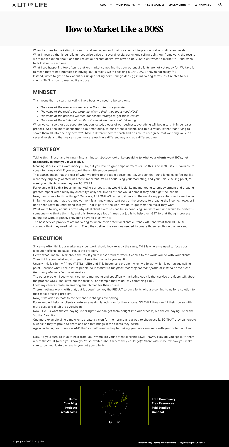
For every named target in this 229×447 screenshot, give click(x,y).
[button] (220, 4)
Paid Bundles (161, 408)
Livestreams (68, 412)
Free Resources (154, 4)
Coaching (70, 403)
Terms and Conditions (165, 442)
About (104, 4)
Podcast (71, 408)
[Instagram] (118, 422)
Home (73, 399)
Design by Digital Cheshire (191, 442)
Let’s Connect (204, 4)
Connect (158, 412)
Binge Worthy (177, 4)
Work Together (126, 4)
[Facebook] (110, 422)
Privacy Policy (145, 442)
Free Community (164, 399)
